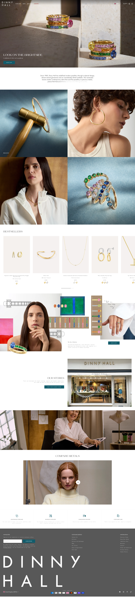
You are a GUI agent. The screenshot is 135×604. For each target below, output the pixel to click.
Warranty (122, 543)
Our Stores (74, 545)
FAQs (73, 543)
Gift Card (74, 549)
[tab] (13, 231)
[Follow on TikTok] (131, 592)
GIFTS (24, 3)
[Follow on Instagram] (123, 592)
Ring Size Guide (124, 539)
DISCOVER (29, 3)
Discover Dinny (124, 537)
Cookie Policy (124, 551)
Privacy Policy (7, 547)
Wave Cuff (46, 275)
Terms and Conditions (126, 547)
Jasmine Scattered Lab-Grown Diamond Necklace (75, 275)
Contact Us (74, 537)
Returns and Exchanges (78, 541)
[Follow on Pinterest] (127, 592)
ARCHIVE (36, 3)
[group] (67, 34)
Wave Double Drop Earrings (105, 275)
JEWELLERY (18, 3)
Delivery (74, 539)
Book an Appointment (77, 547)
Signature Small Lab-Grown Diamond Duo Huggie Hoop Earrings (16, 276)
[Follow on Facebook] (120, 592)
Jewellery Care (124, 541)
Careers (122, 545)
